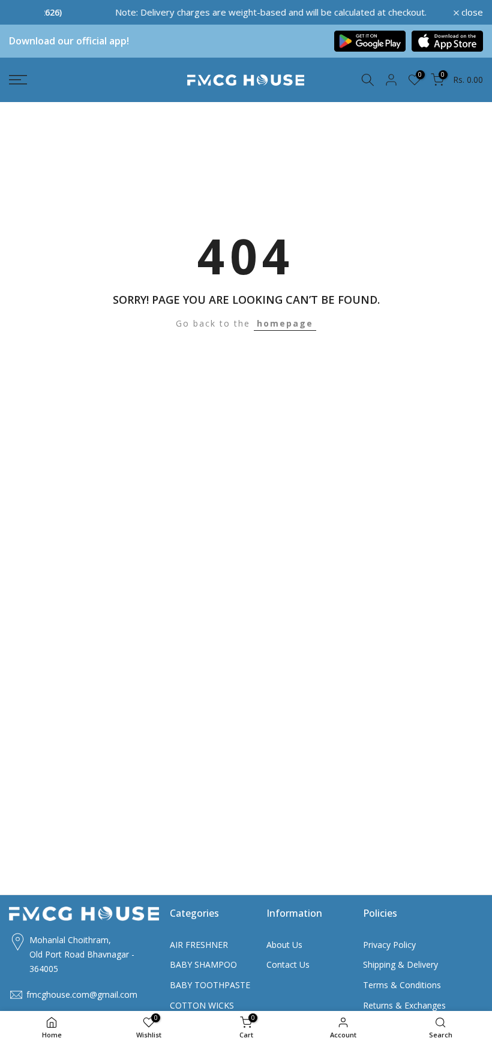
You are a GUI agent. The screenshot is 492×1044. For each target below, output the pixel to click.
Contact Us (288, 964)
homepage (285, 323)
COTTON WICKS (202, 1005)
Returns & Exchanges (404, 1005)
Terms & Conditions (402, 985)
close (26, 12)
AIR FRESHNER (199, 944)
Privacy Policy (389, 944)
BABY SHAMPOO (203, 964)
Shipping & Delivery (400, 964)
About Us (284, 944)
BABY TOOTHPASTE (210, 985)
